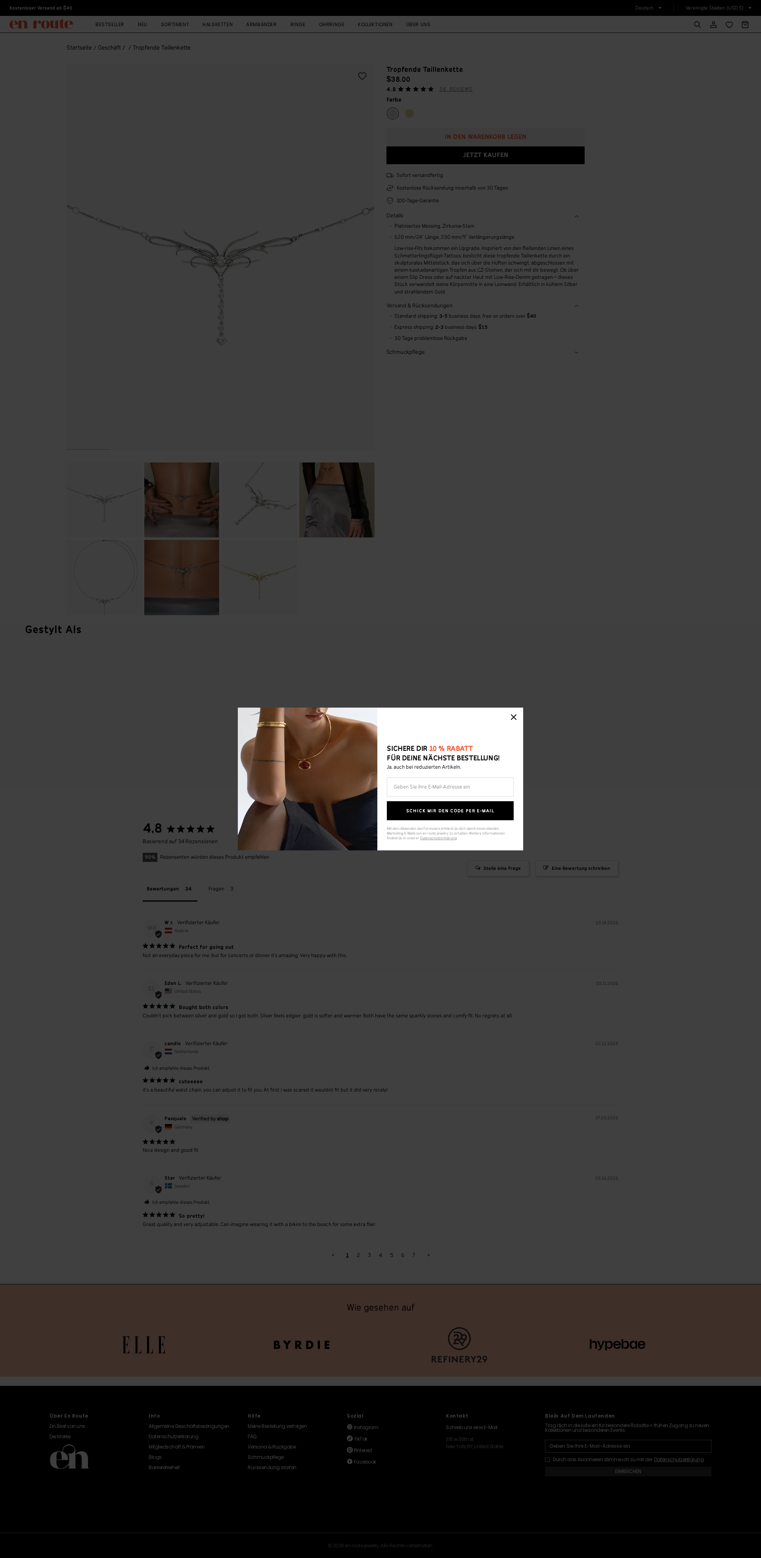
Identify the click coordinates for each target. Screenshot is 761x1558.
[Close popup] (513, 717)
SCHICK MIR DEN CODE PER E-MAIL (450, 811)
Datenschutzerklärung (438, 838)
